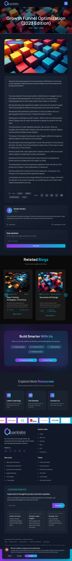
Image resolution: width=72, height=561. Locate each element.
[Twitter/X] (10, 451)
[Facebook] (15, 451)
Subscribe (36, 246)
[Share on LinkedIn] (47, 195)
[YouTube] (24, 451)
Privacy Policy (13, 542)
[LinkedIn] (6, 451)
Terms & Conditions (35, 542)
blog (35, 28)
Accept (31, 556)
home (30, 28)
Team (24, 197)
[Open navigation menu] (66, 3)
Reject (10, 556)
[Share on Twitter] (51, 195)
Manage (19, 556)
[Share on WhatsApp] (56, 195)
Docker (20, 193)
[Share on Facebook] (42, 195)
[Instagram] (19, 451)
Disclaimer (46, 542)
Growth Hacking (14, 197)
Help (5, 542)
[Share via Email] (61, 195)
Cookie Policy (23, 542)
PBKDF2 (28, 193)
